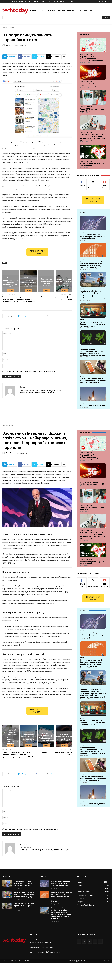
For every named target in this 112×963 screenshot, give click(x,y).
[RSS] (84, 941)
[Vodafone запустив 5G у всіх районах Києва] (93, 152)
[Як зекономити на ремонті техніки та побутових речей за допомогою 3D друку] (7, 894)
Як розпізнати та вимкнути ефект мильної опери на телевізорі (24, 906)
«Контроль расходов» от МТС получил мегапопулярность (10, 281)
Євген (8, 45)
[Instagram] (99, 1)
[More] (63, 56)
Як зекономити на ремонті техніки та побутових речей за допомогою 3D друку (24, 895)
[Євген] (4, 45)
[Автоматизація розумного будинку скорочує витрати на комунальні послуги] (93, 310)
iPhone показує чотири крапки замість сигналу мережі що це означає (23, 883)
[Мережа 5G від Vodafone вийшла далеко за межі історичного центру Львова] (93, 45)
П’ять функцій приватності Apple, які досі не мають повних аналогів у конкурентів (93, 380)
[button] (107, 10)
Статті (82, 232)
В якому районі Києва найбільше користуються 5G (92, 85)
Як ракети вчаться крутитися (92, 405)
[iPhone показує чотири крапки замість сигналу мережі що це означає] (7, 883)
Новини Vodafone (86, 54)
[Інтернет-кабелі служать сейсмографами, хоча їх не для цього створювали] (93, 223)
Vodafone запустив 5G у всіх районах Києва (92, 164)
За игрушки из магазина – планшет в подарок (46, 281)
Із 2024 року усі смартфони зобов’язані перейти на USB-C (28, 281)
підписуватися (105, 181)
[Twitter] (102, 1)
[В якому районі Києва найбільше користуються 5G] (93, 72)
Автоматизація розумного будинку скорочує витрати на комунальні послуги (92, 324)
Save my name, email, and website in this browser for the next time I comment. (31, 371)
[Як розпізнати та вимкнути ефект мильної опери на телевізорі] (7, 906)
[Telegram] (90, 941)
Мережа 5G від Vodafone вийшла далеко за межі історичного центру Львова (91, 59)
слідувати (93, 181)
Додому (5, 27)
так (81, 181)
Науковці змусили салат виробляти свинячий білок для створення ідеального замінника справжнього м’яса (92, 352)
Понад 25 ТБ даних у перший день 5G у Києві (92, 110)
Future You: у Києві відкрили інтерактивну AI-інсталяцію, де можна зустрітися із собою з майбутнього (92, 137)
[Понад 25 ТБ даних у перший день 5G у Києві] (93, 97)
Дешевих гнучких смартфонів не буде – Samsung (64, 281)
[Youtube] (108, 1)
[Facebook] (96, 1)
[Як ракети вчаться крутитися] (93, 394)
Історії (10, 263)
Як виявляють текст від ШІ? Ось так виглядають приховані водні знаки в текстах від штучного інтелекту (93, 265)
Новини (11, 27)
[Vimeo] (105, 1)
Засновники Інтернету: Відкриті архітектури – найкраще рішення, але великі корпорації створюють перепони (19, 299)
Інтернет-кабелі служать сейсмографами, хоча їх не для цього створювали (93, 237)
